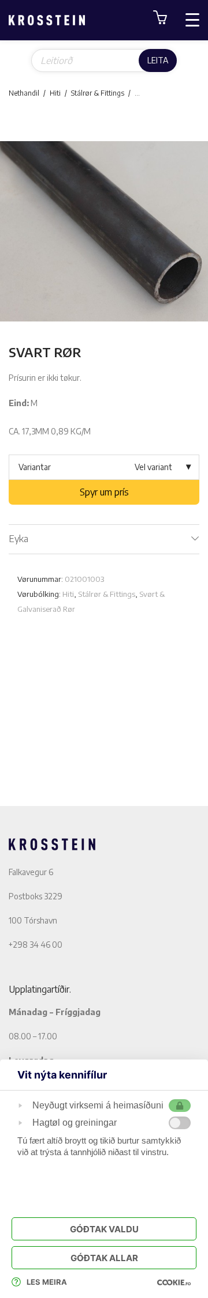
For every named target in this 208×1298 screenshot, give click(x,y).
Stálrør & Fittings (97, 93)
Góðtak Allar (104, 1257)
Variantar (34, 467)
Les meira (47, 1281)
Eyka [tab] (18, 538)
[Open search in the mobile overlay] (104, 60)
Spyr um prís (104, 492)
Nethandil (24, 93)
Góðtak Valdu (104, 1229)
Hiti (55, 93)
